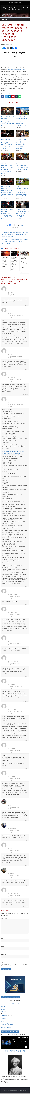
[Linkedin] (9, 96)
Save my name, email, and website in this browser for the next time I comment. (14, 965)
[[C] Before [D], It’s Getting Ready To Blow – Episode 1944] (5, 251)
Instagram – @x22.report (7, 1023)
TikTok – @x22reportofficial (7, 1024)
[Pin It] (13, 96)
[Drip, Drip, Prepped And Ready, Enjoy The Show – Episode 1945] (15, 251)
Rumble (3, 1006)
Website (3, 954)
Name (3, 938)
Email (3, 946)
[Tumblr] (16, 96)
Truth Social (4, 1015)
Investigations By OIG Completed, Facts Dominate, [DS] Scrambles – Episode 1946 (24, 263)
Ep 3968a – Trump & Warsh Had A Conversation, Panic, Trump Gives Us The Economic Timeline (22, 165)
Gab (2, 1020)
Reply (26, 305)
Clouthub (3, 1011)
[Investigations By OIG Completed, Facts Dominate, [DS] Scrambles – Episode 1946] (24, 251)
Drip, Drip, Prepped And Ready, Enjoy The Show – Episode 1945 (14, 261)
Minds (2, 1021)
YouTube (3, 1008)
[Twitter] (6, 96)
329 (22, 225)
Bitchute (3, 1009)
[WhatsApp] (19, 96)
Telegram (3, 1018)
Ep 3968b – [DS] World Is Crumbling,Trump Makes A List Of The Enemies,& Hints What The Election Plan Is (7, 167)
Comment (4, 918)
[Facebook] (2, 96)
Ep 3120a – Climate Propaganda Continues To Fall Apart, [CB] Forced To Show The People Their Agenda (15, 234)
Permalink (12, 296)
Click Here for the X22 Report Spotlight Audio (15, 1050)
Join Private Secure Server (15, 1003)
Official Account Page (6, 1027)
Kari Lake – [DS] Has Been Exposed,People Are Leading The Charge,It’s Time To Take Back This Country (15, 241)
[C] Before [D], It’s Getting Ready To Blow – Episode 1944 (5, 261)
